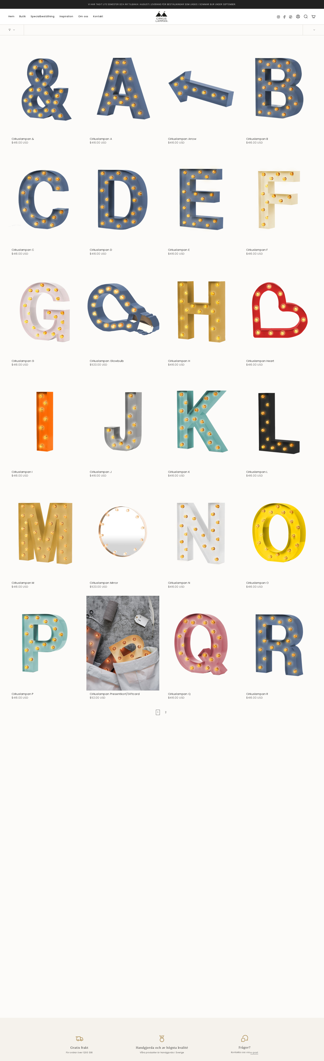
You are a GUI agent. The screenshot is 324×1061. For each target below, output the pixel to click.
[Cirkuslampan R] (279, 643)
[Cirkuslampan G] (44, 310)
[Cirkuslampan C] (44, 199)
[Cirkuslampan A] (122, 88)
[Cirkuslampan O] (279, 532)
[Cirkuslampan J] (122, 421)
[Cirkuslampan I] (44, 421)
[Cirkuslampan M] (44, 532)
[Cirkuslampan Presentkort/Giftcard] (122, 643)
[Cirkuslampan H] (201, 310)
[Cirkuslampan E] (201, 199)
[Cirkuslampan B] (279, 88)
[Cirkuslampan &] (44, 88)
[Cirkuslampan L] (279, 421)
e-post (254, 1052)
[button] (22, 16)
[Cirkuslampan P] (44, 643)
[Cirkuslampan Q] (201, 643)
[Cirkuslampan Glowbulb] (122, 310)
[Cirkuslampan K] (201, 421)
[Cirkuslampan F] (279, 199)
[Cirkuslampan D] (122, 199)
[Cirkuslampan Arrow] (201, 88)
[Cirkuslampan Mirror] (122, 532)
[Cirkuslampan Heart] (279, 310)
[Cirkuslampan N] (201, 532)
